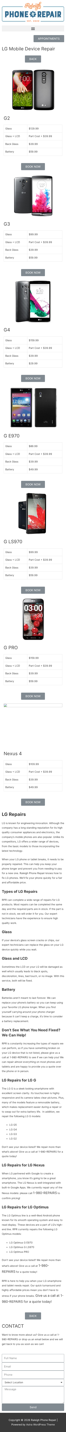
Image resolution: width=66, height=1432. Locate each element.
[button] (33, 28)
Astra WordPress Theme (40, 1424)
